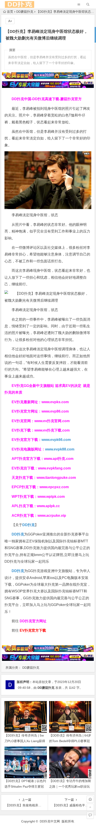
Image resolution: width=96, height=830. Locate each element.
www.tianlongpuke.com (56, 477)
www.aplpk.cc (48, 506)
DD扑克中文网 (50, 821)
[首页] (90, 799)
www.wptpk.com (51, 496)
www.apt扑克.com (59, 459)
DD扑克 (18, 571)
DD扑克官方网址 (33, 621)
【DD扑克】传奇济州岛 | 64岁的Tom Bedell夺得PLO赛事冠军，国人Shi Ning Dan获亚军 (70, 741)
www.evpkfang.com (54, 468)
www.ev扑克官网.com (52, 421)
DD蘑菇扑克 (24, 11)
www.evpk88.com (59, 449)
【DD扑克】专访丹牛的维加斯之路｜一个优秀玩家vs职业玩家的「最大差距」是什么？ (70, 786)
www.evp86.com (55, 411)
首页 (10, 11)
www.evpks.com (55, 402)
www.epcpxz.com (54, 487)
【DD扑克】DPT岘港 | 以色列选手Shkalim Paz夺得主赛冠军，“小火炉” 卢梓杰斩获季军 (25, 786)
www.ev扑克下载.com (52, 430)
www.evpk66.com (56, 440)
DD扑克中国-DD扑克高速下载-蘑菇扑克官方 (47, 99)
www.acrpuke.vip (52, 515)
